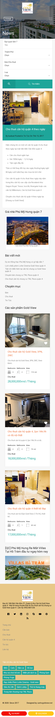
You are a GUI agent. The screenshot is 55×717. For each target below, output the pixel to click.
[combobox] (27, 55)
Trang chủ (7, 625)
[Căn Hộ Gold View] (27, 12)
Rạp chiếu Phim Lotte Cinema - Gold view (21, 682)
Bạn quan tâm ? (11, 42)
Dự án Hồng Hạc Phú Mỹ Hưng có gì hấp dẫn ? (24, 262)
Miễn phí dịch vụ (29, 673)
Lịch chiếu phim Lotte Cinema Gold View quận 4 (25, 266)
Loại (6, 72)
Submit (8, 19)
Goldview (42, 713)
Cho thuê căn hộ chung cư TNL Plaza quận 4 (24, 279)
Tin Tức (26, 136)
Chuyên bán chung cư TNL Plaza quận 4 (21, 275)
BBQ (5, 668)
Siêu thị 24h (9, 687)
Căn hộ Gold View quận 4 (32, 190)
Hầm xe (21, 668)
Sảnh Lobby (22, 687)
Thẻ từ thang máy (37, 687)
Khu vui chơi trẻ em (12, 673)
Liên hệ (6, 649)
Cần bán (6, 630)
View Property (27, 341)
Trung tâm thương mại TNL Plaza (18, 692)
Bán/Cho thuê (10, 62)
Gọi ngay (15, 713)
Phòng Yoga (9, 677)
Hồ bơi (30, 668)
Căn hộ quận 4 (9, 640)
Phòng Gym (44, 673)
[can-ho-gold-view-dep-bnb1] (27, 108)
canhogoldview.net (44, 703)
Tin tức (5, 644)
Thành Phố (9, 52)
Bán (6, 292)
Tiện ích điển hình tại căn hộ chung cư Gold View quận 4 (25, 270)
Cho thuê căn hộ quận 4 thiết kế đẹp (27, 508)
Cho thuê (9, 296)
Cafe (12, 668)
